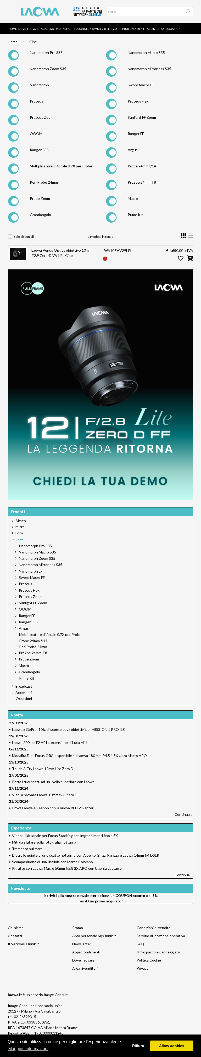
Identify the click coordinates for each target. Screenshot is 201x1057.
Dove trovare (28, 29)
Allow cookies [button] (171, 1046)
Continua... (183, 814)
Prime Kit (135, 214)
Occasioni (173, 29)
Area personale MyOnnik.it (94, 936)
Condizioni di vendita (153, 927)
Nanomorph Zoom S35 (48, 68)
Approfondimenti (132, 29)
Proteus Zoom (41, 117)
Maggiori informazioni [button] (28, 1049)
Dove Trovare (83, 960)
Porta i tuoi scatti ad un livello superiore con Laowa (53, 781)
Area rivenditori (85, 968)
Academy (47, 29)
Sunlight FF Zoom (142, 117)
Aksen (20, 520)
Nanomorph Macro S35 (146, 52)
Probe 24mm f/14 (142, 166)
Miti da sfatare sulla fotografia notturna (44, 842)
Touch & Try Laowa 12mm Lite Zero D (42, 768)
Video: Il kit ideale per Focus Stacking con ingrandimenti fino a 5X (65, 835)
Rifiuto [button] (138, 1046)
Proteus (36, 101)
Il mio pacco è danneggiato (158, 952)
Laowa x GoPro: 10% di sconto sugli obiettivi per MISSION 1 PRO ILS (68, 729)
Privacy (142, 968)
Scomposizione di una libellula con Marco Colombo (52, 862)
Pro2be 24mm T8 (142, 182)
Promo (77, 927)
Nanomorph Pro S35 (46, 52)
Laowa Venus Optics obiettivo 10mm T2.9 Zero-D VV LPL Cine (61, 253)
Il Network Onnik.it (23, 944)
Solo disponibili (24, 237)
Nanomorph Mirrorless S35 (149, 68)
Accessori (23, 692)
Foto (19, 533)
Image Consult (56, 994)
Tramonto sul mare (27, 848)
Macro (133, 198)
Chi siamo (16, 927)
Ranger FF (136, 133)
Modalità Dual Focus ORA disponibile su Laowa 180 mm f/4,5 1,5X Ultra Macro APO (79, 755)
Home (13, 29)
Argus (133, 150)
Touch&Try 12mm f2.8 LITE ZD (95, 29)
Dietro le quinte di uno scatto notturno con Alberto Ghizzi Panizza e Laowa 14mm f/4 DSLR (85, 855)
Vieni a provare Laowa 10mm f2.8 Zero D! (45, 795)
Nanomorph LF (41, 85)
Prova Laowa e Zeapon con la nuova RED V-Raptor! (53, 808)
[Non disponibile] (105, 258)
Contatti (15, 936)
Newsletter (81, 944)
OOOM (36, 133)
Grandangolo (40, 214)
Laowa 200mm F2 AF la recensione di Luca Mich (50, 742)
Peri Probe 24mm (44, 182)
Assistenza (155, 29)
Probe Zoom (40, 198)
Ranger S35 (39, 150)
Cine (33, 41)
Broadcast (23, 686)
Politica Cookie (149, 960)
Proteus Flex (138, 101)
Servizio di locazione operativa (161, 936)
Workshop (64, 29)
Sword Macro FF (141, 85)
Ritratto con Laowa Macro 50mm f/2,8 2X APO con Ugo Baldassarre (67, 868)
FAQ (140, 944)
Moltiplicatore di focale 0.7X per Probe (61, 166)
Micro (20, 526)
